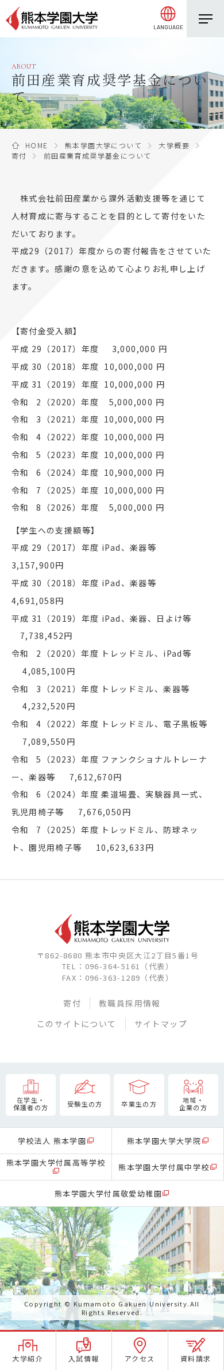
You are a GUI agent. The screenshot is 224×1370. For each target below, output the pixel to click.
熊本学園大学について (103, 145)
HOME (36, 145)
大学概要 (174, 145)
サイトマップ (160, 1023)
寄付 (19, 155)
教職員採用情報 (130, 1003)
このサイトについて (77, 1023)
